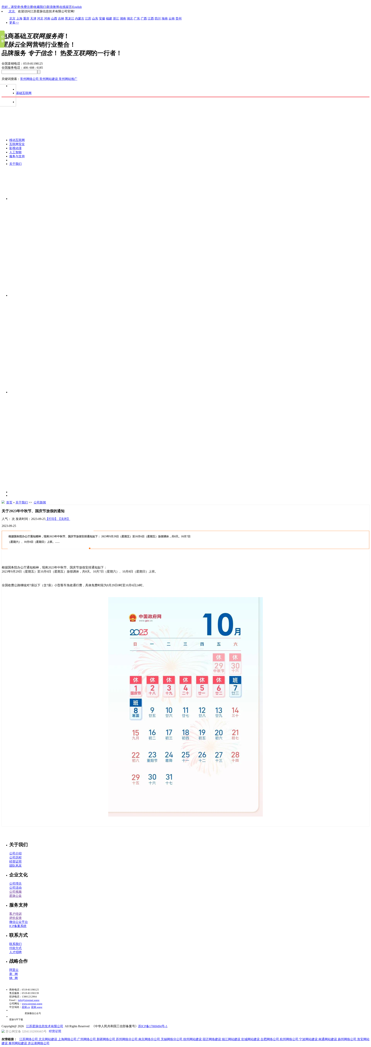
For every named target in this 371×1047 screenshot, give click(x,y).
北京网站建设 (48, 1039)
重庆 (26, 18)
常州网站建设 (49, 78)
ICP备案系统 (17, 926)
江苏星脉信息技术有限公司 (44, 1026)
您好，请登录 (11, 7)
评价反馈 (15, 917)
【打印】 (51, 519)
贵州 (178, 18)
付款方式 (15, 948)
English (77, 7)
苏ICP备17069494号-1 (152, 1026)
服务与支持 (17, 156)
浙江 (116, 18)
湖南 (123, 18)
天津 (33, 18)
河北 (40, 18)
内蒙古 (79, 18)
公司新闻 (40, 502)
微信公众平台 (18, 922)
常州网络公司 (29, 78)
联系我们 (15, 944)
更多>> (14, 22)
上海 (19, 18)
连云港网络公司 (38, 1043)
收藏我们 (40, 7)
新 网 (13, 974)
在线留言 (66, 7)
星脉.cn (26, 1007)
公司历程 (15, 857)
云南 (171, 18)
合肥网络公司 (270, 1039)
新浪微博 (53, 7)
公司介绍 (15, 853)
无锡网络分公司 (172, 1039)
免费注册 (27, 7)
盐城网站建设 (250, 1039)
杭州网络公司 (289, 1039)
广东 (137, 18)
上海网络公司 (67, 1039)
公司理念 (15, 883)
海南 (165, 18)
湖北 (130, 18)
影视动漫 (15, 148)
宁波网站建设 (308, 1039)
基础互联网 (23, 93)
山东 (95, 18)
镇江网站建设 (231, 1039)
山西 (54, 18)
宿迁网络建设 (212, 1039)
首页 (9, 502)
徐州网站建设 (193, 1039)
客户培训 (15, 913)
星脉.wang (36, 1007)
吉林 (61, 18)
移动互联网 (17, 140)
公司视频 (15, 891)
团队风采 (15, 865)
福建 (109, 18)
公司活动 (15, 887)
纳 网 (13, 978)
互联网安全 (17, 144)
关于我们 (15, 163)
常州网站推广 (68, 78)
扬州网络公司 (347, 1039)
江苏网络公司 (29, 1039)
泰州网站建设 (18, 1043)
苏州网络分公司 (127, 1039)
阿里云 (14, 970)
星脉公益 (15, 895)
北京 (12, 11)
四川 (158, 18)
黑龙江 (69, 18)
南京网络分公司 (149, 1039)
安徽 (102, 18)
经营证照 (15, 861)
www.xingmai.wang (32, 1003)
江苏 (88, 18)
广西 (144, 18)
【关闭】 (64, 519)
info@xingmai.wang (28, 1000)
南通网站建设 (328, 1039)
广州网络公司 (87, 1039)
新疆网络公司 (106, 1039)
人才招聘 (15, 952)
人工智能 (15, 152)
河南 (47, 18)
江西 (151, 18)
